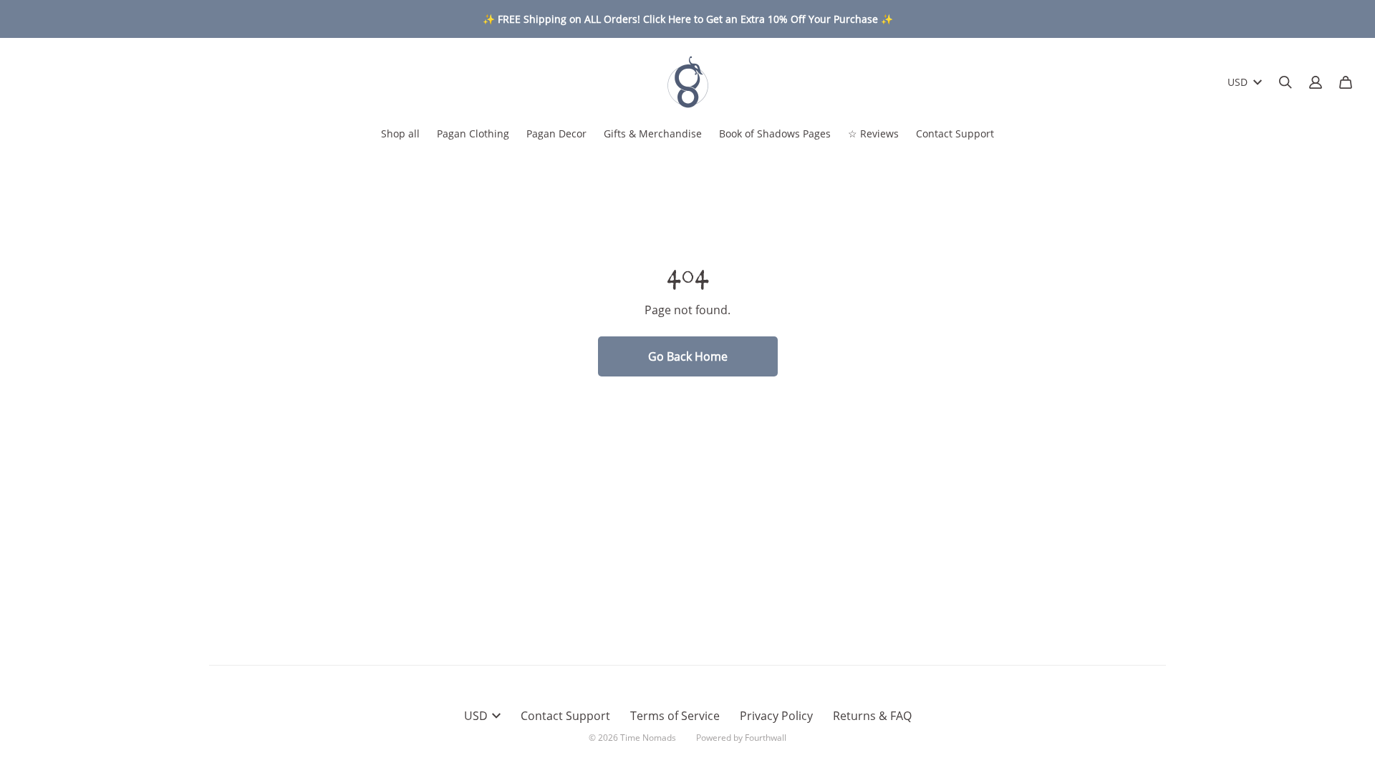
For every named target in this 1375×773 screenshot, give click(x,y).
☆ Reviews (873, 133)
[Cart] (1345, 82)
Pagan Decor (556, 133)
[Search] (1285, 82)
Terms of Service (675, 716)
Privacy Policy (776, 716)
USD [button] (1237, 82)
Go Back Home (688, 356)
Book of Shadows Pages (775, 133)
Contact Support (955, 133)
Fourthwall (765, 737)
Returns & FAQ (872, 716)
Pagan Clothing (473, 133)
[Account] (1315, 82)
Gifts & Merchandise (653, 133)
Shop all (400, 133)
